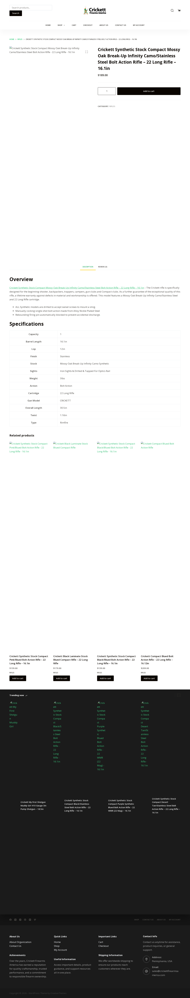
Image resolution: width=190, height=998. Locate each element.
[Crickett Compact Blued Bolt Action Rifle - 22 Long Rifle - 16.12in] (161, 546)
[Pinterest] (25, 920)
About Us (103, 25)
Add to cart (148, 91)
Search (15, 13)
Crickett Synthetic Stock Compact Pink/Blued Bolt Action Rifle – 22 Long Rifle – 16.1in (28, 660)
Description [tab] (88, 267)
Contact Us (120, 25)
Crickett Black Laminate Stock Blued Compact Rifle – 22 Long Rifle (70, 660)
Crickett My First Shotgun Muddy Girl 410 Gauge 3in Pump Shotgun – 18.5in (33, 805)
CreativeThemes (58, 993)
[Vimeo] (35, 920)
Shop (60, 25)
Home (48, 25)
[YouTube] (30, 920)
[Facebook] (10, 920)
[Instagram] (20, 920)
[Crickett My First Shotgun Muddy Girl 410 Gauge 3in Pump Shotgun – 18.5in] (13, 805)
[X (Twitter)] (15, 920)
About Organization (20, 942)
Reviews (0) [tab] (102, 267)
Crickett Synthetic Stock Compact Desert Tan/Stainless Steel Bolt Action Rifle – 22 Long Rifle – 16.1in (166, 805)
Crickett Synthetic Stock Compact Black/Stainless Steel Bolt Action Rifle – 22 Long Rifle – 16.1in (77, 805)
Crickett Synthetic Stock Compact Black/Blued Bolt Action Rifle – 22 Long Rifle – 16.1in (116, 660)
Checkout (87, 25)
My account (139, 25)
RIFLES (112, 106)
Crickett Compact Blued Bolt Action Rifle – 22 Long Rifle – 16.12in (157, 660)
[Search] (172, 10)
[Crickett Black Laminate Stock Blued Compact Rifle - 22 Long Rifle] (73, 546)
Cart (74, 25)
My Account (60, 949)
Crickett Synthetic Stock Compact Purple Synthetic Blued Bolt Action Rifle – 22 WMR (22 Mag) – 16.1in (121, 805)
